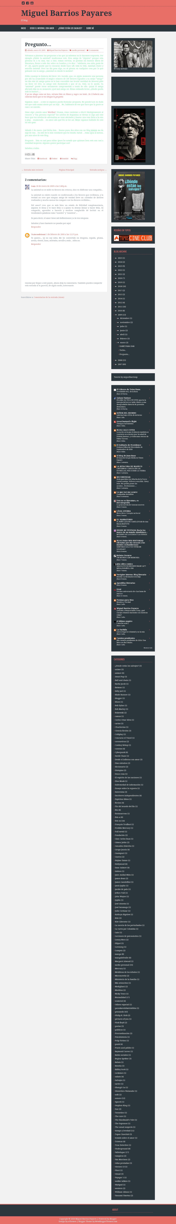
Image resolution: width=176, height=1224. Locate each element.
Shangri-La (120, 1087)
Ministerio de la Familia (125, 979)
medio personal (78, 50)
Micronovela (120, 976)
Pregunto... (38, 44)
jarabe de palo (121, 889)
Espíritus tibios (122, 799)
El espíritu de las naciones (127, 778)
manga (118, 954)
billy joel (119, 691)
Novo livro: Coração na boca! (128, 513)
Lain (117, 932)
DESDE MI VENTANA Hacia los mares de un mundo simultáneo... (132, 531)
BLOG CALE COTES (126, 430)
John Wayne (120, 896)
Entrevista (119, 792)
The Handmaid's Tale (124, 1120)
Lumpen (119, 950)
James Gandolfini (123, 882)
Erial (119, 589)
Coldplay (119, 734)
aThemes (72, 1221)
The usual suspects (123, 1127)
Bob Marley (120, 709)
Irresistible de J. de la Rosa (127, 392)
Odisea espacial (122, 1005)
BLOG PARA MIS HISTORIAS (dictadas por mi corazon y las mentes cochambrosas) (131, 543)
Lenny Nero (120, 940)
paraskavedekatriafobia (125, 1008)
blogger (118, 698)
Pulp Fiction (120, 1041)
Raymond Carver (122, 1051)
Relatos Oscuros (124, 555)
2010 (120, 311)
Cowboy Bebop (121, 745)
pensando (119, 1012)
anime (118, 669)
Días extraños (121, 763)
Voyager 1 (119, 1178)
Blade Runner (121, 695)
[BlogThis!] (28, 154)
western (118, 1188)
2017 (120, 290)
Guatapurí (119, 853)
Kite (117, 918)
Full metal (119, 832)
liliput (118, 943)
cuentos (118, 749)
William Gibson (122, 1192)
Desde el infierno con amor (127, 760)
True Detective (121, 1145)
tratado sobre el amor (124, 1138)
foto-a (117, 817)
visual (118, 1174)
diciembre (124, 318)
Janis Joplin (120, 886)
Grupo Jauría (121, 850)
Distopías (119, 770)
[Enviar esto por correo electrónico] (26, 154)
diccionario (120, 767)
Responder (36, 227)
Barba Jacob (120, 684)
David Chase (120, 756)
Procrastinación (122, 1033)
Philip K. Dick (121, 1015)
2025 (120, 258)
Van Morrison (121, 1159)
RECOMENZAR (123, 477)
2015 (120, 294)
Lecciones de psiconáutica (127, 936)
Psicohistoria (121, 1037)
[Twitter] (23, 4)
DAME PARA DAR (127, 346)
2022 (120, 270)
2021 (120, 274)
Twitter (54, 159)
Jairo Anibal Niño (123, 875)
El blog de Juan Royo (126, 456)
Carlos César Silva (123, 720)
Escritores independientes (127, 796)
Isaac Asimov (121, 868)
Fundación (120, 835)
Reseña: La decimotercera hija (129, 577)
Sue (116, 1109)
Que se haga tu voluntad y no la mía (131, 632)
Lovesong (119, 947)
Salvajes (118, 1080)
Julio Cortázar (121, 911)
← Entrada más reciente (32, 170)
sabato (118, 1077)
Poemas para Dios (125, 600)
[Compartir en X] (31, 154)
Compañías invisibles (125, 494)
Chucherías (120, 727)
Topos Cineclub (122, 1134)
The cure (119, 1116)
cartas (117, 723)
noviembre (125, 322)
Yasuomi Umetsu (122, 1196)
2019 (120, 282)
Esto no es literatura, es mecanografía (128, 502)
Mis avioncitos (121, 983)
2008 (120, 360)
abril (122, 334)
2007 (120, 364)
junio (122, 330)
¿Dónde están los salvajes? (70, 28)
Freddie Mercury (122, 828)
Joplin (117, 900)
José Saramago (121, 907)
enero (122, 343)
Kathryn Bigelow (122, 914)
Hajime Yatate (121, 860)
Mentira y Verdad (124, 602)
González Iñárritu (123, 846)
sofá (117, 1095)
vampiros (119, 1156)
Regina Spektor (122, 1059)
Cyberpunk (120, 752)
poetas (118, 1026)
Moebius (119, 990)
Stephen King (121, 1105)
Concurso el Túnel (123, 738)
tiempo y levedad (122, 1131)
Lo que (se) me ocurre (127, 492)
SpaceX (118, 1102)
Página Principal (66, 170)
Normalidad (120, 997)
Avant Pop (119, 677)
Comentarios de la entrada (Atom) (49, 297)
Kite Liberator (121, 922)
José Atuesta (120, 904)
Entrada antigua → (98, 170)
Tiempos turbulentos (125, 424)
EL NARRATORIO (125, 520)
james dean (120, 878)
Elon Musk (119, 781)
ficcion (118, 803)
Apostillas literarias (126, 583)
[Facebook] (27, 4)
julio (122, 326)
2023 (120, 266)
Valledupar (120, 1152)
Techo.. (123, 350)
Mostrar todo (148, 648)
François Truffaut (123, 824)
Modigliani (120, 987)
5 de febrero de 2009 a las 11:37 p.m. (62, 234)
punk (117, 1044)
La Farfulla (122, 630)
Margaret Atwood (123, 961)
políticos (119, 1030)
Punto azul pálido (123, 1048)
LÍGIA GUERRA (124, 511)
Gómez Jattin (121, 842)
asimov (118, 673)
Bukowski (119, 713)
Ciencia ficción (121, 731)
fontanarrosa (121, 814)
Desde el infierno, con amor (42, 28)
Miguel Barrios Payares (66, 13)
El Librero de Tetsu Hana (128, 389)
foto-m (118, 821)
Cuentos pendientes (126, 638)
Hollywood (120, 864)
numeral (119, 1001)
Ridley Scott (120, 1069)
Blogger (113, 1219)
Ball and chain (121, 680)
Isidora (118, 871)
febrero (123, 339)
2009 (120, 315)
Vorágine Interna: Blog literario (131, 575)
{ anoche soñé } (123, 623)
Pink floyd (119, 1023)
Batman (118, 687)
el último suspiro (124, 621)
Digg (75, 159)
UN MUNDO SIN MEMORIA (128, 558)
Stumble (64, 159)
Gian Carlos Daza (122, 839)
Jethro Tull (120, 893)
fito (116, 810)
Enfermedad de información (127, 785)
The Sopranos (121, 1123)
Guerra (118, 857)
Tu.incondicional (38, 234)
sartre (117, 1084)
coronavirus (120, 742)
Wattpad (119, 1185)
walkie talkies (121, 1181)
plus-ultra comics (125, 564)
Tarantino (119, 1113)
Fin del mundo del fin (125, 806)
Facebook (43, 159)
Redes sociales (121, 1055)
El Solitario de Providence (129, 445)
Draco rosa (120, 774)
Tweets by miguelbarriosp (125, 377)
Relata (118, 1062)
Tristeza (118, 1141)
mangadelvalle (121, 958)
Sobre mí (90, 28)
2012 (120, 303)
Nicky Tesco (120, 994)
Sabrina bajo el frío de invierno (129, 415)
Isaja (33, 186)
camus (118, 716)
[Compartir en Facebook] (33, 154)
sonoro (118, 1098)
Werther (51, 112)
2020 (120, 278)
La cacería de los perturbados (128, 925)
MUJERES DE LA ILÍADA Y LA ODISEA (132, 534)
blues (117, 702)
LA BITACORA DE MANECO (129, 466)
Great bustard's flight (126, 421)
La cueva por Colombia (125, 929)
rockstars (119, 1073)
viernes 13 (119, 1167)
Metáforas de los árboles (126, 972)
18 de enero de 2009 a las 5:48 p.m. (51, 186)
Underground (121, 1149)
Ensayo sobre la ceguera (126, 788)
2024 (120, 262)
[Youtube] (32, 4)
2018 (120, 286)
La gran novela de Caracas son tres (130, 505)
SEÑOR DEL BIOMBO (126, 413)
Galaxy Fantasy (124, 398)
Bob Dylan (119, 705)
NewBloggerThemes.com (106, 1221)
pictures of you (122, 1019)
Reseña (118, 1066)
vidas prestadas (122, 1163)
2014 (120, 299)
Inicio (23, 28)
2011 (120, 307)
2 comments (93, 50)
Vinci (117, 1170)
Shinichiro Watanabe (124, 1091)
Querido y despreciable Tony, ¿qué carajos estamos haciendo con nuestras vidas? (132, 612)
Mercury (119, 969)
